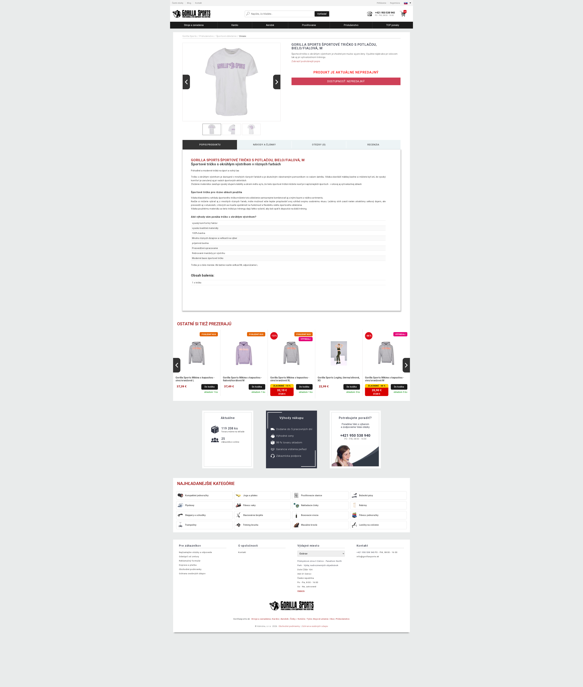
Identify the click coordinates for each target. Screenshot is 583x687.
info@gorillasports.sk (368, 556)
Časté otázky (177, 3)
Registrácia (395, 3)
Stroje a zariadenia (261, 619)
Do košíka (210, 387)
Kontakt (198, 3)
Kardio (275, 619)
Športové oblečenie (226, 36)
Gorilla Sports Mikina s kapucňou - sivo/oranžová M (384, 379)
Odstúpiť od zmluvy (189, 556)
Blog (189, 3)
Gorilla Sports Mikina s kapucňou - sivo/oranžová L (195, 379)
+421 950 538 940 (355, 435)
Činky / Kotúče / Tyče (301, 619)
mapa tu (301, 591)
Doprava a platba (188, 565)
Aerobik (285, 619)
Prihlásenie (381, 3)
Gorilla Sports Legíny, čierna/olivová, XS (339, 379)
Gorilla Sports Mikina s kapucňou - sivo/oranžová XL (289, 379)
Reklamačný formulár (190, 561)
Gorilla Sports (189, 36)
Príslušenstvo (206, 36)
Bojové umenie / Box (323, 619)
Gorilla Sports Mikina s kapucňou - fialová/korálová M (242, 379)
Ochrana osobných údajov (192, 573)
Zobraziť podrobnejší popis (306, 61)
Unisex (242, 36)
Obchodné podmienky (190, 569)
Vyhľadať (322, 13)
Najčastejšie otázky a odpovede (195, 552)
